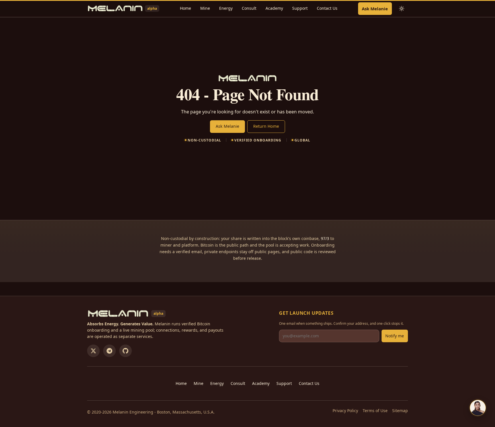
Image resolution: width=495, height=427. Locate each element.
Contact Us (327, 8)
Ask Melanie (375, 8)
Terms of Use (375, 410)
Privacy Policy (345, 410)
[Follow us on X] (93, 351)
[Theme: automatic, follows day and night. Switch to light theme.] (401, 8)
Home (185, 8)
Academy (274, 8)
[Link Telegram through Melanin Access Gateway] (109, 351)
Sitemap (400, 410)
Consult (249, 8)
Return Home (266, 126)
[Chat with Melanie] (478, 408)
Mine (205, 8)
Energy (226, 8)
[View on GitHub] (125, 351)
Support (300, 8)
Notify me (394, 336)
